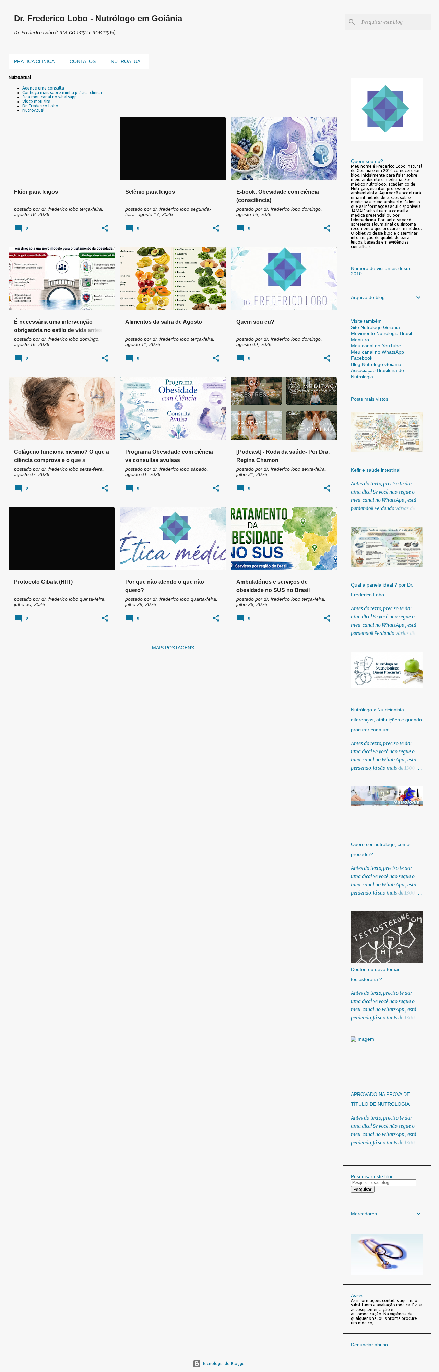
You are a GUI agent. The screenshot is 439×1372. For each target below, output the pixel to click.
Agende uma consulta (43, 88)
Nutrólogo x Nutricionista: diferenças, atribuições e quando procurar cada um (386, 719)
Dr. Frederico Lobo (40, 106)
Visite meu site (36, 101)
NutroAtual (33, 110)
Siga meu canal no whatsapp (49, 97)
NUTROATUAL (127, 61)
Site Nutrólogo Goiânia (375, 327)
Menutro (360, 339)
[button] (105, 228)
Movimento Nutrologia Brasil (381, 333)
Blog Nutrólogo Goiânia (376, 364)
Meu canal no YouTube (376, 345)
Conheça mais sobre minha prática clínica (62, 92)
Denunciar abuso (369, 1344)
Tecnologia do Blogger (223, 1363)
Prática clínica (34, 61)
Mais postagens (173, 647)
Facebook (361, 358)
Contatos (83, 61)
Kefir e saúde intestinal (375, 470)
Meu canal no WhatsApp (377, 352)
